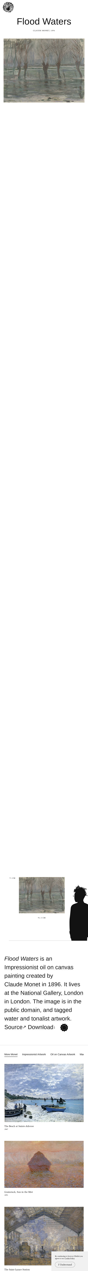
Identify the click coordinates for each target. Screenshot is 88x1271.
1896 (54, 984)
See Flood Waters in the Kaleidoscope (64, 1027)
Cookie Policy (70, 1258)
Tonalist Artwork (50, 1018)
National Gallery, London (51, 992)
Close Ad (72, 767)
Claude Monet (41, 31)
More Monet (11, 1054)
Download (40, 1027)
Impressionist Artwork (34, 1054)
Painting (14, 975)
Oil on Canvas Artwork (62, 1054)
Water (11, 1018)
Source (13, 1027)
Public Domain (22, 1010)
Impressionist (21, 967)
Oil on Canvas (56, 967)
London (20, 1001)
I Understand (65, 1264)
